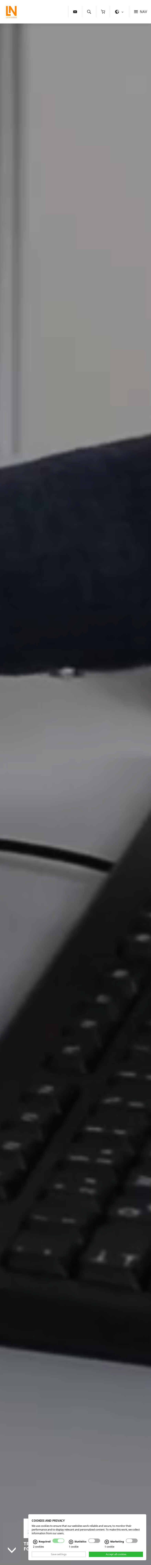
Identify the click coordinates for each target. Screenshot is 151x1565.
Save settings (58, 1554)
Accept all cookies (116, 1554)
